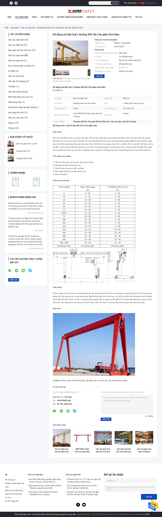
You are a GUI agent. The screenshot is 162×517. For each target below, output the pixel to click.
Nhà (9, 17)
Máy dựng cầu (14, 102)
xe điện (11, 71)
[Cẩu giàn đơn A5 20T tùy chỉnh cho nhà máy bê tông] (124, 438)
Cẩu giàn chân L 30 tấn (95, 380)
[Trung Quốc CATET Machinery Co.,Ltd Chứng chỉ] (15, 181)
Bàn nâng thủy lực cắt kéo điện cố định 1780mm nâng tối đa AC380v (45, 487)
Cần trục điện (14, 76)
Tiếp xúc (99, 76)
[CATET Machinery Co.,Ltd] (81, 11)
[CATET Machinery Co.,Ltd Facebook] (11, 3)
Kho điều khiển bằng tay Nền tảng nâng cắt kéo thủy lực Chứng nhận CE (45, 480)
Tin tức (138, 17)
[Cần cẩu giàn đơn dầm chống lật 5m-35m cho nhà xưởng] (144, 438)
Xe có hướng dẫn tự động (19, 66)
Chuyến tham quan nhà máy (70, 17)
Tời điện (11, 86)
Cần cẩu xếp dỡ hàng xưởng (116, 380)
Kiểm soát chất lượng (97, 17)
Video (34, 17)
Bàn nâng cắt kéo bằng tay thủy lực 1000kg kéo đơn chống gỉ (43, 493)
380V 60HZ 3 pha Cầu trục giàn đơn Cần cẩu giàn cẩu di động (82, 450)
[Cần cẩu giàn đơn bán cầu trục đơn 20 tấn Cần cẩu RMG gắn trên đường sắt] (103, 438)
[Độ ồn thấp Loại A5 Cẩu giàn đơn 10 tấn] (62, 438)
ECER (147, 514)
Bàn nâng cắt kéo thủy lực (19, 50)
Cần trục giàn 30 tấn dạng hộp (73, 380)
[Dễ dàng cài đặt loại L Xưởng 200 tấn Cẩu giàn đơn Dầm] (70, 53)
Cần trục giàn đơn (28, 28)
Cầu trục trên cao (16, 117)
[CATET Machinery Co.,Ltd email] (11, 270)
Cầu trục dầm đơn (16, 40)
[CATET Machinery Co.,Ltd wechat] (25, 270)
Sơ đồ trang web (12, 501)
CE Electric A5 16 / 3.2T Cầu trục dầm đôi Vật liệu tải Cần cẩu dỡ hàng (84, 480)
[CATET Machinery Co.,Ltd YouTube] (16, 3)
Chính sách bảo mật (22, 514)
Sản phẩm (15, 28)
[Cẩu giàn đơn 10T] (10, 151)
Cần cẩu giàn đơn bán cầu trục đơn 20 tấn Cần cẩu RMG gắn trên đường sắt (103, 450)
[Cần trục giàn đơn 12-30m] (10, 144)
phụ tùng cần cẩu (15, 112)
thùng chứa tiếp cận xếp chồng (22, 107)
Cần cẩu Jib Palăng (16, 81)
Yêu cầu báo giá (130, 3)
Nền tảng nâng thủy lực (18, 97)
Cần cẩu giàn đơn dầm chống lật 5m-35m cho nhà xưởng (144, 450)
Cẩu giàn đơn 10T (23, 151)
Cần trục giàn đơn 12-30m (26, 144)
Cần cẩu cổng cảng (16, 92)
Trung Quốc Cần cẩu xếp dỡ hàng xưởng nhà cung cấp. (54, 514)
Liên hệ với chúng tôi (121, 17)
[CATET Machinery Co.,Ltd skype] (31, 270)
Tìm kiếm (115, 3)
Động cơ (12, 123)
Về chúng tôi (47, 17)
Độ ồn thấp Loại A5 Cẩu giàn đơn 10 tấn (62, 450)
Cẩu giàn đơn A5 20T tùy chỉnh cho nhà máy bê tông (123, 450)
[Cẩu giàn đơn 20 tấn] (10, 158)
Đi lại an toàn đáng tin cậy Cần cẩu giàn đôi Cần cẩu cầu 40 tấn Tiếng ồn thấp (83, 493)
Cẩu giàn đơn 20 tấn (24, 158)
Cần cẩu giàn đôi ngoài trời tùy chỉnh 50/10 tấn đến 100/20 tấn (82, 487)
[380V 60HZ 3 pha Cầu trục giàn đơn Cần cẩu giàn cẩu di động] (82, 438)
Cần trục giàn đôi (15, 60)
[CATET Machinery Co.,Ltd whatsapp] (18, 270)
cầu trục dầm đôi (15, 45)
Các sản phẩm (21, 17)
